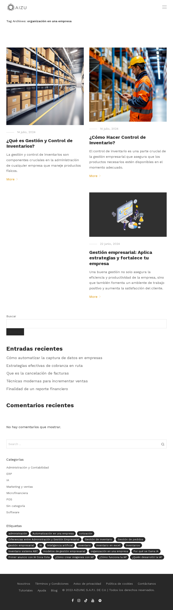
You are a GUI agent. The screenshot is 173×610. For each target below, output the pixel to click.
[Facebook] (73, 600)
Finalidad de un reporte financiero (37, 389)
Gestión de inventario (98, 539)
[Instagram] (78, 600)
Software (12, 512)
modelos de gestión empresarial (64, 551)
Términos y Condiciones (52, 583)
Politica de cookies (119, 583)
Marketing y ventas (19, 486)
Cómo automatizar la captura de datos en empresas (54, 357)
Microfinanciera (17, 493)
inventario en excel (108, 545)
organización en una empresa (109, 551)
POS (9, 499)
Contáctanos (147, 583)
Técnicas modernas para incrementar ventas (47, 381)
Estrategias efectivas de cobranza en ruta (44, 365)
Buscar (11, 316)
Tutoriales (26, 590)
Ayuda (42, 590)
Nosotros (23, 583)
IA (7, 480)
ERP (9, 473)
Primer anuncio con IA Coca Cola (29, 557)
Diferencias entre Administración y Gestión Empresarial (43, 539)
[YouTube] (93, 600)
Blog (54, 590)
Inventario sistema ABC (23, 551)
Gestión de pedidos (130, 539)
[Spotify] (100, 600)
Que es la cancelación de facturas (37, 373)
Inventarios (133, 545)
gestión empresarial (21, 545)
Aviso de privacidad (87, 583)
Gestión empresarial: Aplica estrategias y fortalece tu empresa (120, 258)
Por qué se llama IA (146, 551)
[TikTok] (86, 600)
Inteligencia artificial (60, 545)
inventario (84, 545)
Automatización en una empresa (53, 533)
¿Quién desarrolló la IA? (147, 557)
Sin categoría (15, 506)
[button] (162, 444)
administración (17, 533)
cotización (85, 533)
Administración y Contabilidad (27, 467)
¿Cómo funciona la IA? (113, 557)
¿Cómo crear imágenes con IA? (74, 557)
